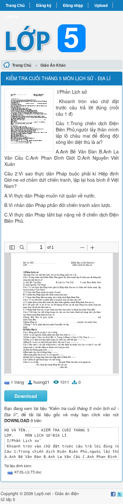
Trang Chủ (15, 5)
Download (25, 396)
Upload (101, 5)
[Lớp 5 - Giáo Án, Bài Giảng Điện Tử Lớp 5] (61, 34)
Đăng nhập (73, 5)
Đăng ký (43, 5)
